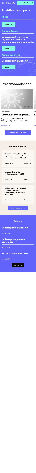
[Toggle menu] (2, 3)
